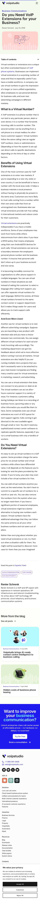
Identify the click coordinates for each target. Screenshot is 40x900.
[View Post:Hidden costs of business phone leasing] (20, 674)
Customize (20, 890)
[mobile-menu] (36, 3)
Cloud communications (10, 572)
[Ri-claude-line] (4, 780)
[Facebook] (8, 770)
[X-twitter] (13, 770)
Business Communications (14, 11)
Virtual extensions (9, 223)
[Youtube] (17, 770)
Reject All (20, 895)
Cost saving (26, 572)
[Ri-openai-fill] (10, 780)
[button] (38, 59)
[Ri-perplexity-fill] (17, 780)
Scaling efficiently (9, 576)
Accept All (20, 884)
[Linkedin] (4, 770)
